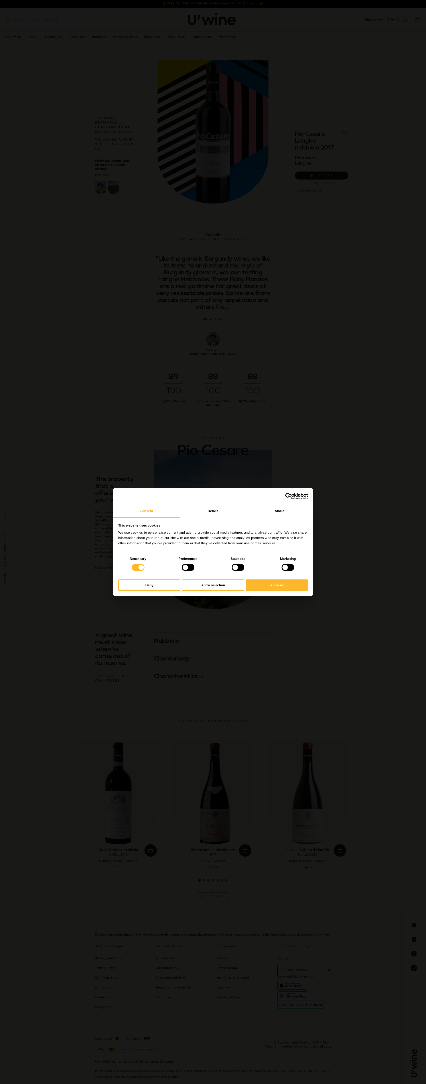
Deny (149, 585)
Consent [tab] (146, 511)
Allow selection (213, 585)
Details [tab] (213, 511)
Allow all (277, 585)
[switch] (188, 567)
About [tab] (279, 511)
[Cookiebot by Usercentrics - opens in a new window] (288, 496)
